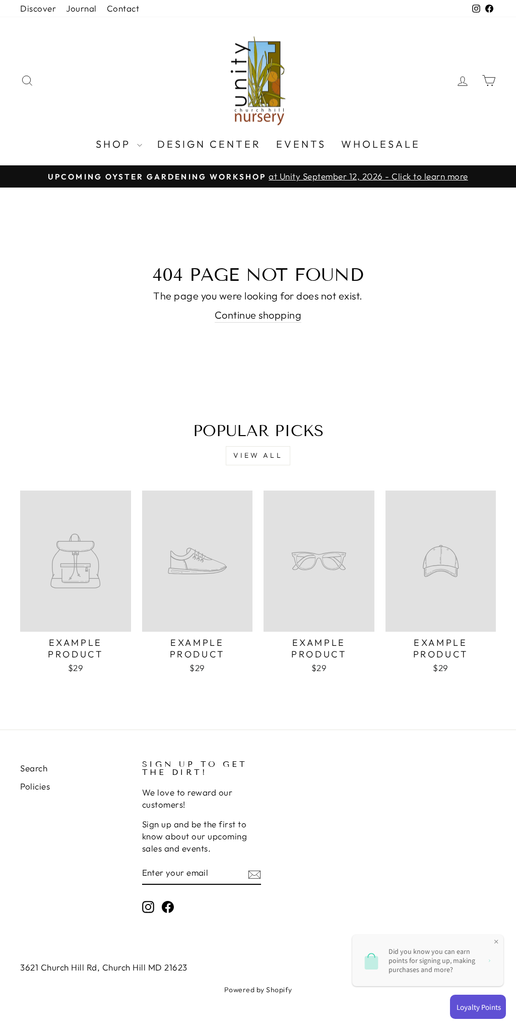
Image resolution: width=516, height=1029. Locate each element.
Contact (123, 8)
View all (258, 455)
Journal (81, 8)
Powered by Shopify (258, 989)
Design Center (209, 144)
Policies (35, 786)
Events (301, 144)
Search (33, 768)
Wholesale (380, 144)
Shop (115, 144)
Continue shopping (258, 315)
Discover (38, 8)
